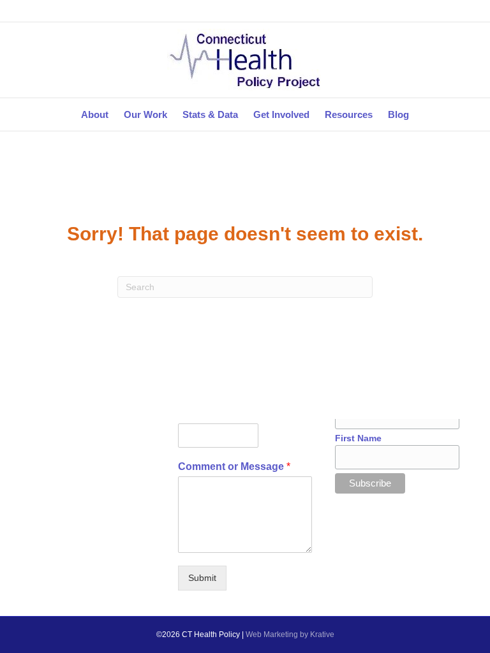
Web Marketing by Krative (290, 634)
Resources (349, 114)
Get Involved (281, 114)
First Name (358, 438)
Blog (398, 114)
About (94, 114)
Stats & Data (210, 114)
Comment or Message (234, 466)
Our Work (145, 114)
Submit (202, 578)
